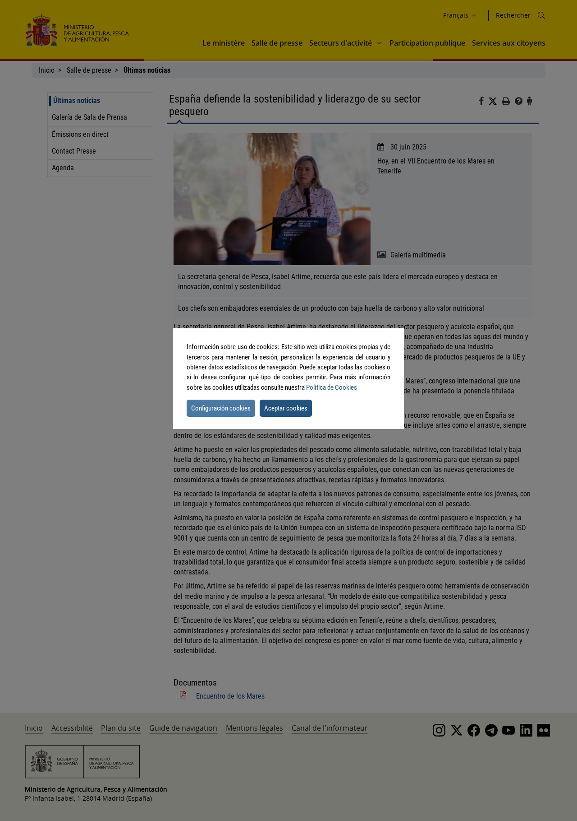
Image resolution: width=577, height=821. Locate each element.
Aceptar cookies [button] (285, 408)
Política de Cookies (331, 387)
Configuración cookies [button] (221, 408)
